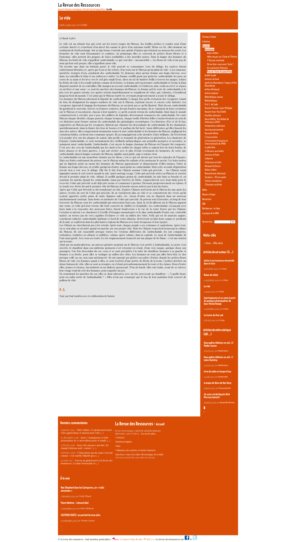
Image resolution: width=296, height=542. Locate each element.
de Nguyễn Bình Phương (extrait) (217, 396)
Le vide (207, 286)
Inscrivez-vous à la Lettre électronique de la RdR (139, 454)
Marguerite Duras (212, 166)
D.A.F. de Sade (211, 104)
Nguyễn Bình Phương (227, 402)
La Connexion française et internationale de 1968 (216, 142)
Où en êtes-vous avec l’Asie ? (220, 64)
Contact (125, 539)
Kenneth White (211, 133)
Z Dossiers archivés (213, 184)
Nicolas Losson (88, 520)
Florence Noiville (225, 388)
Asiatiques (77, 9)
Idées (204, 189)
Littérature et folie (213, 162)
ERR (203, 203)
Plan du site (136, 539)
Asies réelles (212, 53)
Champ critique (209, 36)
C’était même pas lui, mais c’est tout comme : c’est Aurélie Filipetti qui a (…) (87, 454)
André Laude (210, 75)
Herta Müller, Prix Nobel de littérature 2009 (217, 121)
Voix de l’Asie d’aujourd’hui (94, 9)
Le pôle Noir (210, 147)
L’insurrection (211, 137)
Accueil (61, 9)
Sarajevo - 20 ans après (215, 177)
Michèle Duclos (223, 351)
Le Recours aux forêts (214, 151)
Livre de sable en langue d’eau (217, 371)
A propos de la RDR (210, 213)
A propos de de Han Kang (217, 382)
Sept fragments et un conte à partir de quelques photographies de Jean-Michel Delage (220, 300)
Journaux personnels (214, 129)
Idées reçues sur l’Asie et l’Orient (222, 56)
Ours (117, 446)
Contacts (119, 437)
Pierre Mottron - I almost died (74, 502)
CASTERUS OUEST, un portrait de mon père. (81, 515)
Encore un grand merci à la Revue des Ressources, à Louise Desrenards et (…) (86, 462)
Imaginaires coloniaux (215, 125)
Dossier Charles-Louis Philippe (218, 108)
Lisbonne (209, 158)
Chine (208, 243)
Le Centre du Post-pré (213, 315)
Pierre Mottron (87, 508)
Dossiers (68, 9)
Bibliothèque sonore (214, 96)
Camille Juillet (223, 377)
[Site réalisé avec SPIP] (115, 539)
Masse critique (208, 194)
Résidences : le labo (211, 208)
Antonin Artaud (212, 79)
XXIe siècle (218, 243)
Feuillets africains (213, 115)
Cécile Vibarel (85, 496)
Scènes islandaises (213, 180)
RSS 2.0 (150, 539)
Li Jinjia (83, 24)
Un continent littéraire (217, 67)
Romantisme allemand (215, 173)
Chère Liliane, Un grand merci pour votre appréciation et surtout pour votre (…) (86, 431)
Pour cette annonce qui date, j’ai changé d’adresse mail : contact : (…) (84, 447)
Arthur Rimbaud (212, 89)
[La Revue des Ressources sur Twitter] (194, 539)
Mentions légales (123, 441)
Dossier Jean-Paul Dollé (215, 111)
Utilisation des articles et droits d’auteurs (135, 450)
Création (206, 41)
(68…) (207, 334)
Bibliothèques (211, 100)
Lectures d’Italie (212, 154)
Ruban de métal (211, 274)
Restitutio (206, 199)
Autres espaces (211, 93)
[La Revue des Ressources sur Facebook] (186, 539)
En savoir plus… (149, 433)
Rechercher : (208, 221)
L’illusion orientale (215, 60)
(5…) (230, 252)
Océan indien (211, 169)
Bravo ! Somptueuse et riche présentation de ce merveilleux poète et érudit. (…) (85, 439)
